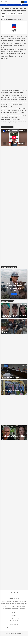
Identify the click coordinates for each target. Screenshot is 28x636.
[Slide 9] (20, 297)
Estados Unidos (11, 13)
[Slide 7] (16, 297)
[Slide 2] (7, 297)
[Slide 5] (13, 297)
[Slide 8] (18, 297)
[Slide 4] (11, 297)
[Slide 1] (5, 297)
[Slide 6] (15, 297)
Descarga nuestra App (14, 618)
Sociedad (20, 13)
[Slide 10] (22, 297)
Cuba (3, 16)
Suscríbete (14, 615)
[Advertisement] (14, 74)
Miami (3, 13)
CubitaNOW (6, 2)
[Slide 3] (9, 297)
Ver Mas (14, 293)
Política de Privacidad (14, 620)
